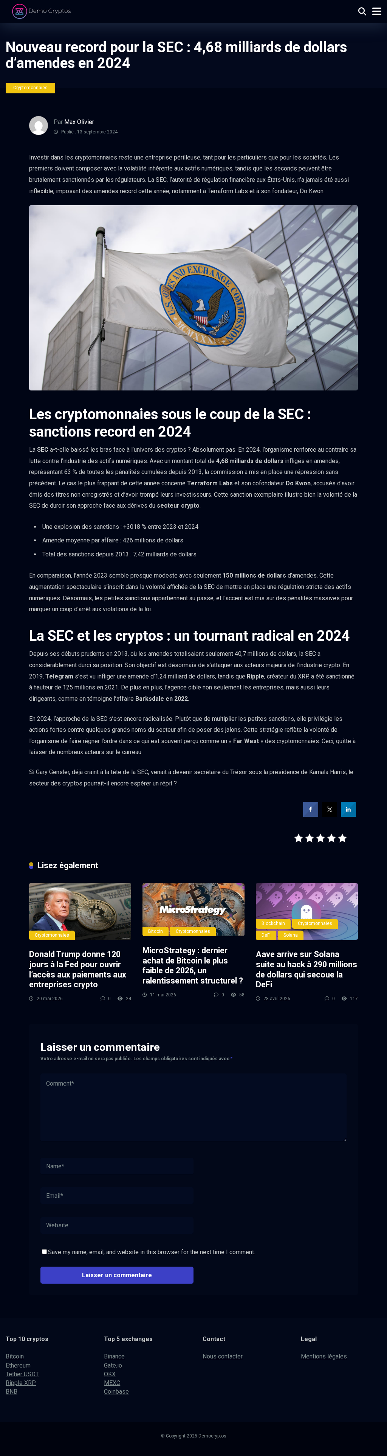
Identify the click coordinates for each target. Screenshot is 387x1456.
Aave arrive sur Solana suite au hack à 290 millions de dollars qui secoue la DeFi (306, 969)
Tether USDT (22, 1374)
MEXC (112, 1382)
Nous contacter (223, 1356)
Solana (290, 935)
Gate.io (113, 1365)
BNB (11, 1391)
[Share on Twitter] (329, 814)
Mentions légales (324, 1356)
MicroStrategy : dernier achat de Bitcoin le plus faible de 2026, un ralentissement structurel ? (192, 965)
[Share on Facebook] (310, 814)
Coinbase (116, 1391)
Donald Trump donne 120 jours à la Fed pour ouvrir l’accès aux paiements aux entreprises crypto (77, 969)
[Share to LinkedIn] (348, 814)
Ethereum (18, 1365)
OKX (110, 1374)
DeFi (266, 935)
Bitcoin (155, 931)
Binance (114, 1356)
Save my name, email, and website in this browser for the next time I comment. (151, 1252)
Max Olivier (79, 121)
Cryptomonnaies (30, 87)
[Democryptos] (42, 10)
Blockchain (273, 923)
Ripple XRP (21, 1382)
